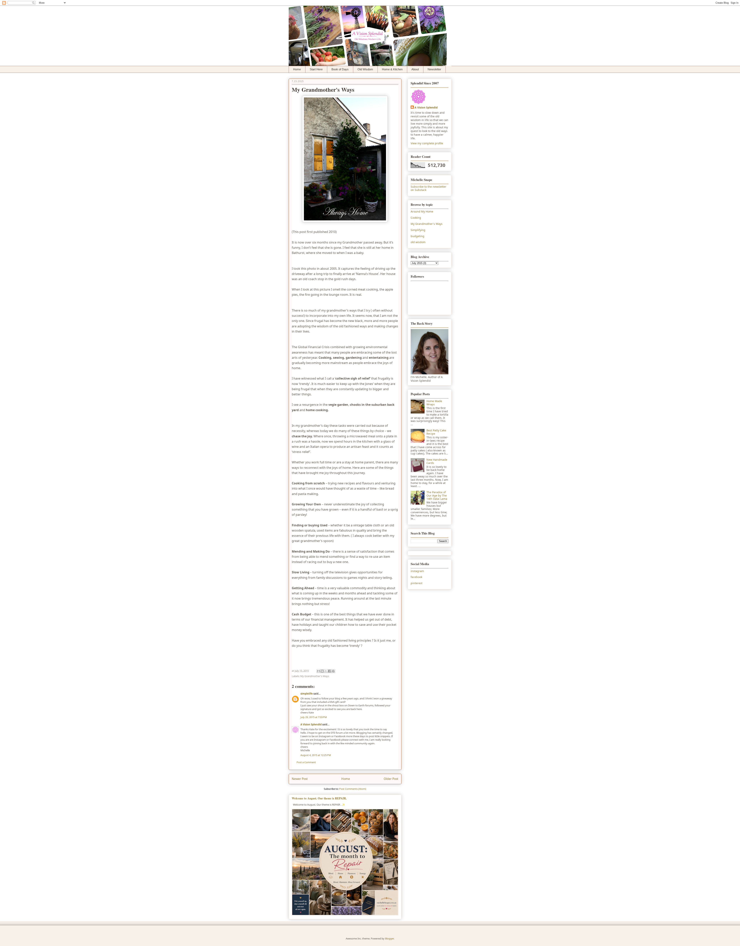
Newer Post (300, 779)
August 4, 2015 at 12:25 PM (315, 755)
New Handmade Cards (436, 461)
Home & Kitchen (392, 69)
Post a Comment (306, 762)
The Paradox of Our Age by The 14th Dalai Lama (436, 495)
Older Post (391, 779)
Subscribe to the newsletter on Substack (428, 188)
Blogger (389, 938)
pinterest (416, 583)
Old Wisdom (365, 69)
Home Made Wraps (434, 402)
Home (297, 69)
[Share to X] (326, 671)
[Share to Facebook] (329, 671)
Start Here (316, 69)
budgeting (417, 236)
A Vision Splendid (311, 724)
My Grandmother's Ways (314, 676)
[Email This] (318, 671)
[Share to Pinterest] (333, 671)
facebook (416, 577)
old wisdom (418, 242)
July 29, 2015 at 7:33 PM (313, 717)
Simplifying (418, 230)
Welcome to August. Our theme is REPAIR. (319, 798)
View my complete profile (427, 143)
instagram (417, 571)
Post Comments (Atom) (352, 789)
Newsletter (434, 69)
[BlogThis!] (322, 671)
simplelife (306, 693)
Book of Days (340, 69)
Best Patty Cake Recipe (436, 431)
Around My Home (422, 211)
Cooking (416, 217)
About (415, 69)
